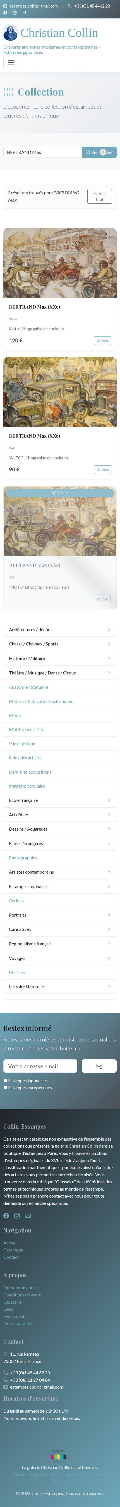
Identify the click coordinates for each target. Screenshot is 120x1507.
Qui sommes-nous (20, 1287)
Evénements (15, 1316)
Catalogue (13, 1249)
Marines (17, 972)
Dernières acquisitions (30, 771)
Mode (15, 715)
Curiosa (16, 900)
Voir (105, 340)
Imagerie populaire (27, 785)
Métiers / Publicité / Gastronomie (41, 701)
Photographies (23, 857)
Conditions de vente (22, 1294)
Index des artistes (25, 757)
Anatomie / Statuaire (28, 687)
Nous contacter (18, 1323)
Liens (8, 1309)
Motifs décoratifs (26, 729)
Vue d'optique (22, 743)
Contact (11, 1257)
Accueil (10, 1242)
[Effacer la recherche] (103, 152)
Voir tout (101, 196)
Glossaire (12, 1302)
